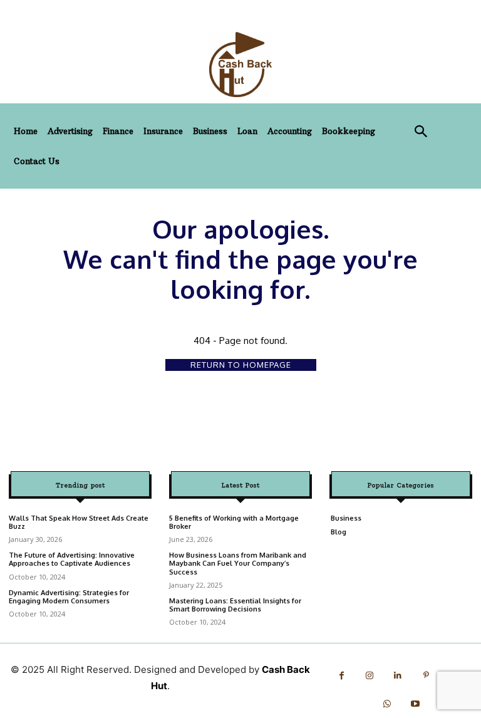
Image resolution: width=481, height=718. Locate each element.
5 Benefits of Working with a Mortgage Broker (234, 522)
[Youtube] (415, 704)
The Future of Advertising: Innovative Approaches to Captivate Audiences (72, 559)
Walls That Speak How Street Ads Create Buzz (78, 522)
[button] (421, 132)
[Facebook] (342, 676)
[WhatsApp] (387, 704)
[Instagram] (370, 676)
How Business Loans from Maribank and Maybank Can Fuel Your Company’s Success (237, 563)
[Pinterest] (426, 676)
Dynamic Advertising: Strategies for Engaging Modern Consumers (69, 596)
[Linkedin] (398, 676)
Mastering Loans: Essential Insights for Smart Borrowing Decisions (235, 604)
